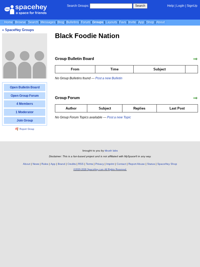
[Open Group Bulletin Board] (195, 59)
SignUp (192, 6)
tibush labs (111, 150)
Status (151, 163)
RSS (81, 163)
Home (8, 22)
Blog (61, 22)
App (141, 22)
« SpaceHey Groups (18, 30)
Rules (44, 163)
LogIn (180, 6)
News (36, 163)
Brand (61, 163)
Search (140, 6)
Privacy (99, 163)
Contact (121, 163)
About (160, 22)
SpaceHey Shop (167, 163)
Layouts (111, 22)
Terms (89, 163)
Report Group (26, 129)
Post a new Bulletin (108, 78)
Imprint (110, 163)
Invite (132, 22)
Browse (20, 22)
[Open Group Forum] (195, 98)
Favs (122, 22)
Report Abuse (136, 163)
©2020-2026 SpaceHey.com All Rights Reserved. (100, 169)
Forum (85, 22)
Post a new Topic (119, 117)
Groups (97, 22)
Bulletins (72, 22)
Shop (150, 22)
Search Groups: (78, 6)
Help (170, 6)
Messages (48, 22)
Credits (71, 163)
